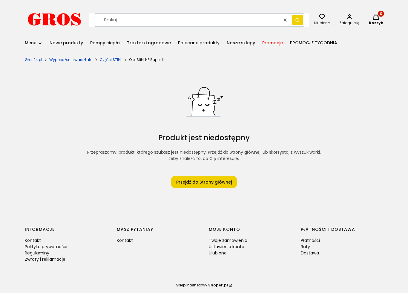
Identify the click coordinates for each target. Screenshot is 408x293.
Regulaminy (37, 253)
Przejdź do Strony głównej (204, 182)
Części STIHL (111, 59)
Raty (305, 247)
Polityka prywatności (46, 247)
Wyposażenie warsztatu (71, 59)
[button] (297, 20)
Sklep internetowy (202, 285)
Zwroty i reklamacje (45, 259)
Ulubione (218, 253)
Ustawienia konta (226, 247)
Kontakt (33, 240)
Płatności (310, 240)
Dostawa (310, 253)
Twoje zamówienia (228, 240)
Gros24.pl (33, 59)
